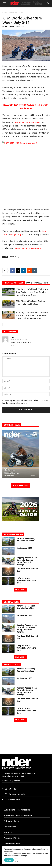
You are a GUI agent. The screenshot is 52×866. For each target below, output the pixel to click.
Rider (14, 789)
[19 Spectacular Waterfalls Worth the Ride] (8, 581)
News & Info (13, 13)
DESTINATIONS (11, 602)
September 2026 (24, 548)
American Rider (18, 794)
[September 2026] (20, 454)
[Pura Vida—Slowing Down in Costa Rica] (8, 541)
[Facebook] (12, 270)
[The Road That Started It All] (8, 571)
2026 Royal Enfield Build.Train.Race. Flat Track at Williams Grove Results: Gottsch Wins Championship (32, 315)
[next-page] (7, 324)
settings (24, 856)
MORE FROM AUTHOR (37, 283)
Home (4, 13)
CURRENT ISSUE (12, 425)
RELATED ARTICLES (13, 283)
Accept (9, 860)
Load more (19, 590)
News (21, 13)
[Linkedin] (23, 270)
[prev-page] (3, 324)
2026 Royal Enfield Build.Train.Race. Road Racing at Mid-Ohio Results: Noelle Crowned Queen (32, 292)
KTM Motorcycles (16, 257)
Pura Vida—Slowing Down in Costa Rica (25, 539)
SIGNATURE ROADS (13, 534)
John (13, 337)
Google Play (15, 234)
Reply (12, 346)
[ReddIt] (29, 270)
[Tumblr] (34, 270)
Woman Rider (14, 800)
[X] (18, 270)
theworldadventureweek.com (27, 122)
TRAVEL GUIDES (12, 664)
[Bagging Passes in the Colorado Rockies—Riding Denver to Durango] (8, 561)
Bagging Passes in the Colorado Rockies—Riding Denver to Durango (26, 561)
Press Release (9, 26)
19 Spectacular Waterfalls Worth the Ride (26, 580)
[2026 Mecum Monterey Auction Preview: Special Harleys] (8, 304)
